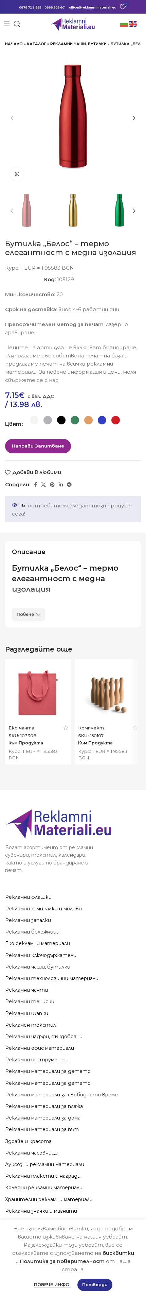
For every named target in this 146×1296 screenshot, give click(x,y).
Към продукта (25, 743)
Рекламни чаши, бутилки (78, 43)
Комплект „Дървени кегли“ (99, 730)
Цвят (13, 424)
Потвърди (95, 1284)
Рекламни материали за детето (48, 1071)
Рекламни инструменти (37, 1060)
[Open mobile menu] (7, 24)
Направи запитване (38, 446)
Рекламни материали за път (42, 1129)
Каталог (36, 43)
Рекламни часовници (31, 1153)
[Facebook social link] (35, 484)
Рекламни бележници (32, 932)
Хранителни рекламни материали (49, 1199)
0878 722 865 (30, 7)
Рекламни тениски (29, 1001)
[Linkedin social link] (61, 484)
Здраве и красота (28, 1141)
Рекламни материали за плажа (44, 1106)
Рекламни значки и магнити (41, 1211)
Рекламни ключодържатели (40, 955)
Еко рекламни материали (37, 943)
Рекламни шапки (26, 1013)
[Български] (124, 23)
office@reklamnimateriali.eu (92, 7)
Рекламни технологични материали (51, 978)
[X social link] (43, 484)
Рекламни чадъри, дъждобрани (44, 1036)
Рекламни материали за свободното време (61, 1095)
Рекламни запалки (28, 920)
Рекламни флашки (28, 897)
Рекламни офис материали (39, 1048)
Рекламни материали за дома (42, 1118)
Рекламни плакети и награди (42, 1176)
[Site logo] (73, 23)
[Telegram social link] (69, 484)
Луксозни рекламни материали (44, 1164)
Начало (14, 43)
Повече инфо (52, 1284)
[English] (133, 23)
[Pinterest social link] (52, 484)
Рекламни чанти (26, 990)
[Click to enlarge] (17, 174)
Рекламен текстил (30, 1025)
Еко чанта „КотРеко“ (22, 730)
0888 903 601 (55, 7)
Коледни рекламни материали (44, 1187)
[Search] (17, 24)
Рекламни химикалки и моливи (43, 909)
